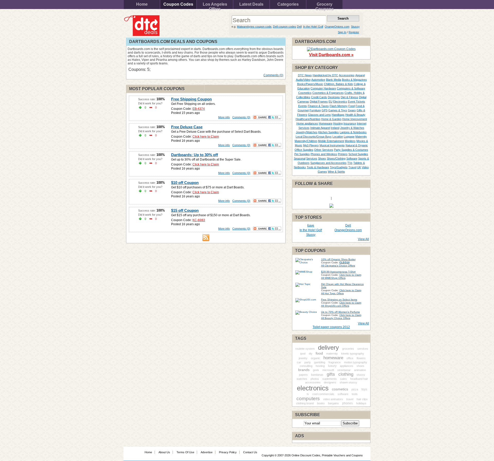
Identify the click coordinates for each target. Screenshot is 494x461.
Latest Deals (251, 4)
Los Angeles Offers (215, 5)
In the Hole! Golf (313, 26)
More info (224, 117)
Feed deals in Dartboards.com (206, 237)
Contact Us (250, 452)
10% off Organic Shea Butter (338, 259)
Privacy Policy (228, 452)
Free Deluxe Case (186, 127)
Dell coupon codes (284, 26)
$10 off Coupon (185, 182)
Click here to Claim (205, 136)
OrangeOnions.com (337, 26)
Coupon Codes (178, 4)
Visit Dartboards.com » (331, 55)
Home (142, 4)
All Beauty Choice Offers (335, 318)
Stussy (355, 26)
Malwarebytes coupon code (254, 26)
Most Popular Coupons (157, 89)
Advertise (207, 452)
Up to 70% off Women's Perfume (340, 312)
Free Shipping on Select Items (339, 299)
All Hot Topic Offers (332, 293)
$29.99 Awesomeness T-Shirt (338, 271)
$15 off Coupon (185, 210)
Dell (299, 26)
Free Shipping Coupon (191, 99)
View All (363, 239)
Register (354, 32)
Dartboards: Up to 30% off (194, 155)
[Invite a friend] (331, 206)
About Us (164, 452)
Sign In (342, 32)
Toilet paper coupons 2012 (331, 327)
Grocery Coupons (324, 5)
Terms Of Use (185, 452)
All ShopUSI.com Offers (335, 305)
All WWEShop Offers (333, 277)
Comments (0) (273, 75)
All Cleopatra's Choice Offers (338, 265)
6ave (310, 225)
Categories (288, 4)
